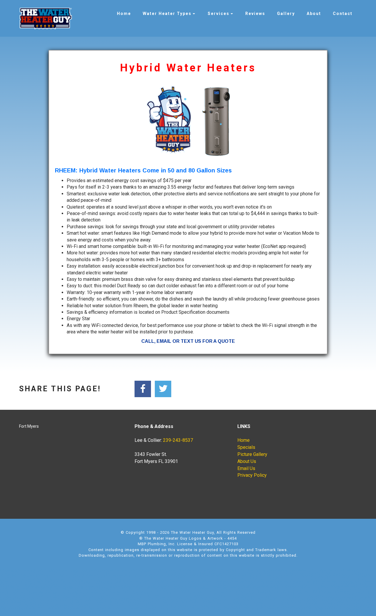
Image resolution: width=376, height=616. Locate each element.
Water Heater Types (167, 13)
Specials (246, 447)
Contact (342, 13)
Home (124, 13)
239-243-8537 (178, 440)
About (314, 13)
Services (218, 13)
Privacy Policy (252, 475)
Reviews (255, 13)
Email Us (246, 468)
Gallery (286, 13)
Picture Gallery (252, 454)
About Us (246, 461)
